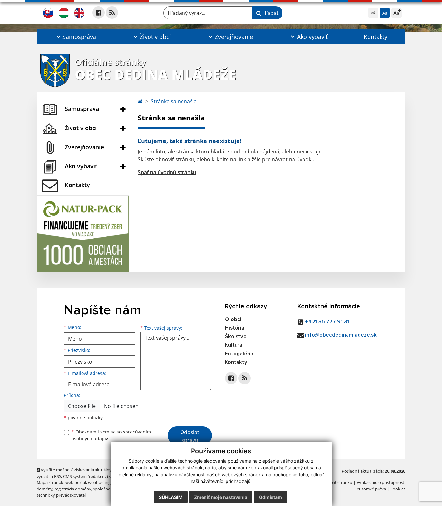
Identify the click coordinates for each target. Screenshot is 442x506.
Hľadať (270, 13)
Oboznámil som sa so (111, 435)
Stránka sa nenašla (174, 101)
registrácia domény (72, 489)
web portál (75, 482)
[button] (75, 36)
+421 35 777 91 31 (327, 322)
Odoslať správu (189, 436)
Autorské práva (371, 489)
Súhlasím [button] (170, 497)
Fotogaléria (239, 354)
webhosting (99, 482)
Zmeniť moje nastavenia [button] (220, 497)
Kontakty (375, 36)
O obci (233, 319)
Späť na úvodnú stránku (167, 172)
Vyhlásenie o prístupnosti (381, 482)
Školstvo (236, 337)
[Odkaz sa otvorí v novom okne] (98, 12)
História (234, 328)
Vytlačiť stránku (337, 482)
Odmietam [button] (270, 497)
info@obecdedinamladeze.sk (341, 335)
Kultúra (233, 345)
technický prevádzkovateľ (61, 495)
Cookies (397, 489)
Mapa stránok (50, 482)
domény (44, 489)
